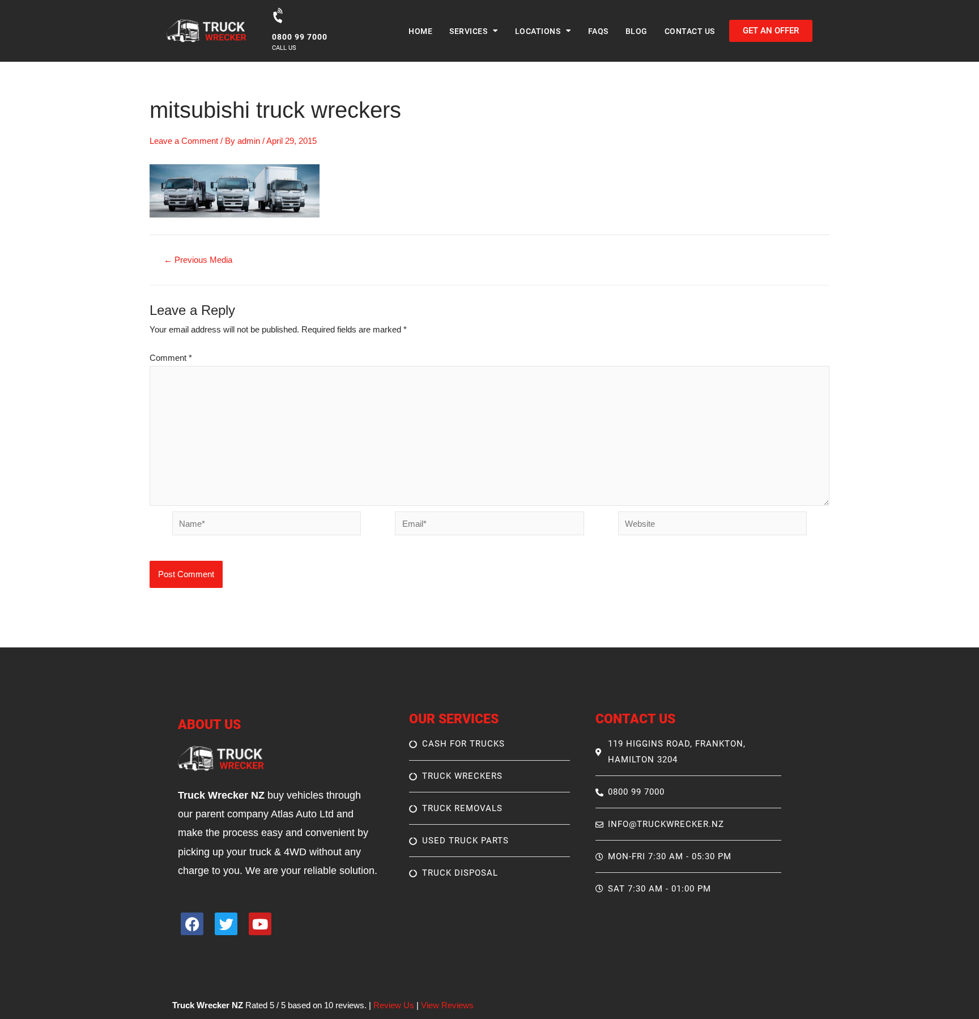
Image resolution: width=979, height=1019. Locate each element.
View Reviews (447, 1005)
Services (468, 31)
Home (420, 31)
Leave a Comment (184, 141)
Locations (538, 31)
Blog (636, 31)
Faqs (598, 31)
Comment (171, 358)
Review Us (393, 1005)
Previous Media (198, 259)
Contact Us (690, 31)
